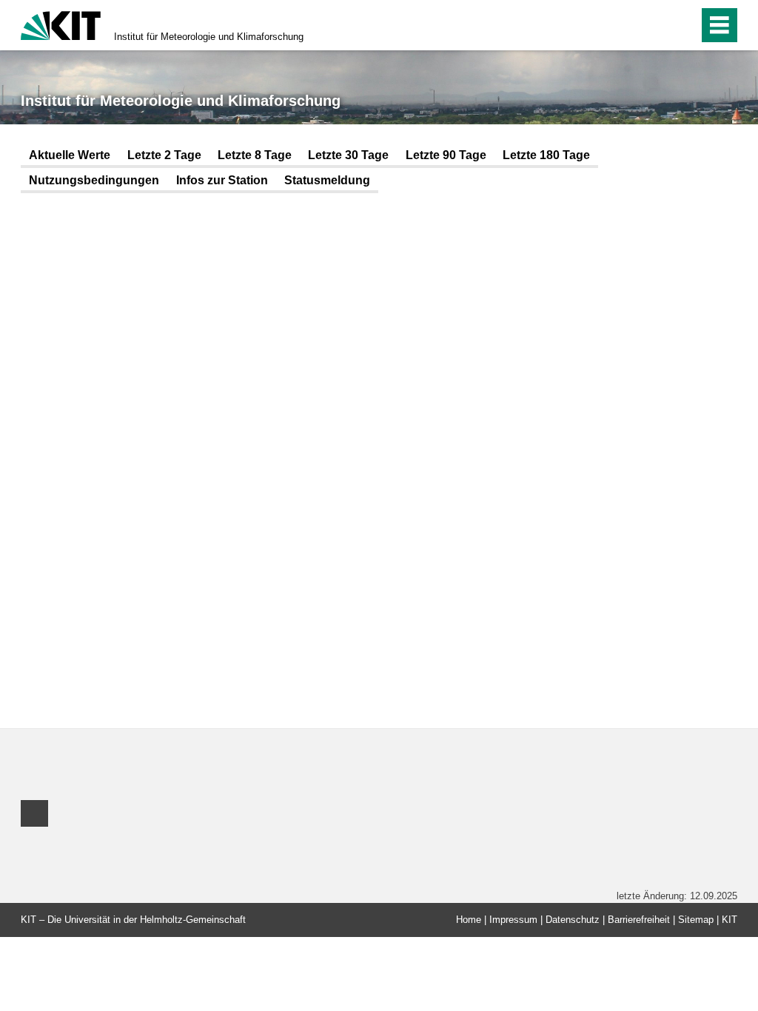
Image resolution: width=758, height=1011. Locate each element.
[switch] (655, 25)
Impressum (513, 919)
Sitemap (696, 919)
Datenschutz (573, 919)
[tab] (69, 156)
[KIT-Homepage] (61, 24)
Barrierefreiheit (639, 919)
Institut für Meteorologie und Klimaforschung (208, 36)
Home (468, 919)
